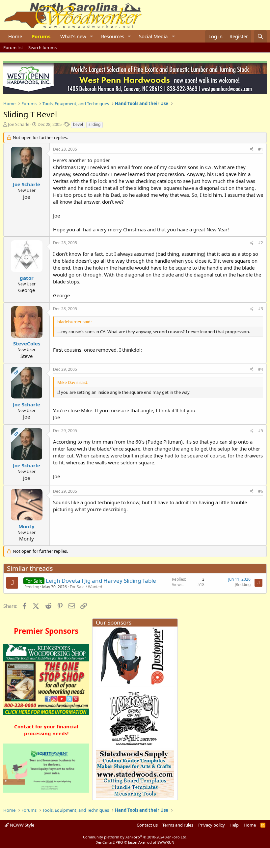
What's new (73, 36)
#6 (260, 491)
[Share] (252, 149)
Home (15, 36)
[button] (91, 36)
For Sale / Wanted (86, 587)
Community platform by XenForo (135, 836)
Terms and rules (177, 825)
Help (234, 825)
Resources (112, 36)
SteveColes (26, 343)
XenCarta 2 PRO (109, 842)
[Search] (260, 36)
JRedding (31, 587)
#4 (260, 369)
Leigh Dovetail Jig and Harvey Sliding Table (101, 580)
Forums (41, 36)
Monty (26, 526)
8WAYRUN (165, 842)
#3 (260, 308)
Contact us (147, 825)
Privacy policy (211, 825)
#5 (260, 430)
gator (27, 278)
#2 (260, 243)
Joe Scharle (18, 124)
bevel (78, 124)
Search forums (42, 47)
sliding (94, 124)
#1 (260, 149)
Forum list (13, 47)
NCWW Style (21, 825)
